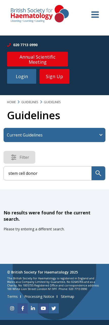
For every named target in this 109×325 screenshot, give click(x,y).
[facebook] (22, 308)
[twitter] (54, 308)
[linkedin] (33, 308)
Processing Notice (39, 296)
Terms (12, 296)
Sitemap (67, 296)
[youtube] (43, 308)
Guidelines (29, 102)
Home (11, 102)
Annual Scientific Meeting (38, 59)
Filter (25, 158)
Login (22, 76)
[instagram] (12, 308)
